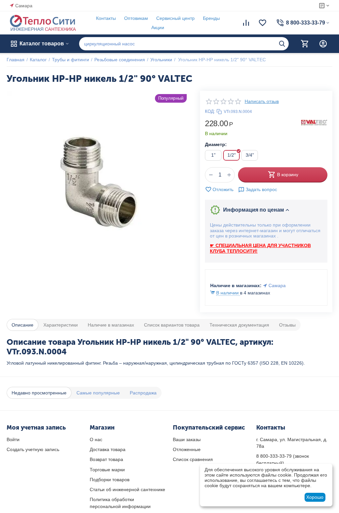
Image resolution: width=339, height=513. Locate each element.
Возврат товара (106, 459)
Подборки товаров (109, 479)
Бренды (211, 18)
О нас (96, 439)
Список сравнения (193, 459)
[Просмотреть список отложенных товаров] (262, 22)
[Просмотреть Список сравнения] (246, 22)
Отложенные (187, 449)
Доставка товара (107, 449)
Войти (13, 439)
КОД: (210, 111)
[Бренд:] (314, 122)
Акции (157, 27)
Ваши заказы (187, 439)
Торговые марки (107, 469)
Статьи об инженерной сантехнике (127, 489)
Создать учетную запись (33, 449)
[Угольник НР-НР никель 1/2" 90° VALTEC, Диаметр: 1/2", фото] (98, 182)
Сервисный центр (175, 18)
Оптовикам (136, 18)
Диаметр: (216, 144)
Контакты (106, 18)
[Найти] (282, 44)
